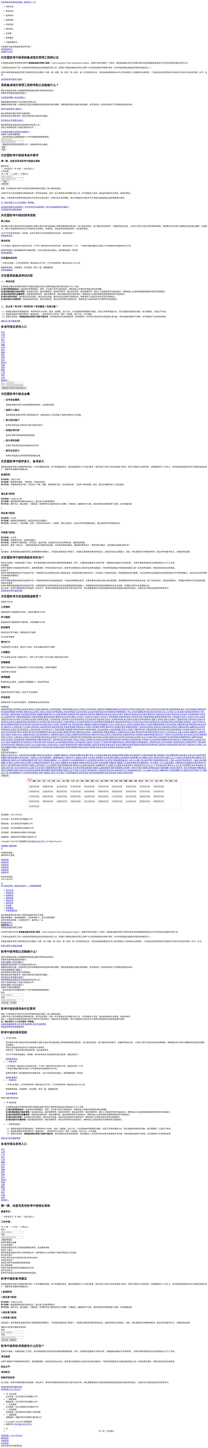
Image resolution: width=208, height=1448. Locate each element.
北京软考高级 (35, 737)
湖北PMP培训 (156, 712)
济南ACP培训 (79, 740)
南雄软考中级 (48, 786)
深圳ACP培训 (47, 745)
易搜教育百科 (185, 737)
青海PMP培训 (59, 747)
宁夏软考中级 (139, 729)
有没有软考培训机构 (31, 770)
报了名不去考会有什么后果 (22, 768)
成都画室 (88, 724)
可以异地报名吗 (71, 773)
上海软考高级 (97, 732)
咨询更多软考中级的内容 (11, 1387)
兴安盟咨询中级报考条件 (11, 209)
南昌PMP (113, 737)
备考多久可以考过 (105, 760)
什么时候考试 (91, 760)
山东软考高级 (115, 729)
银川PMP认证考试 (101, 737)
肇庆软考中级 (159, 796)
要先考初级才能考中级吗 (118, 755)
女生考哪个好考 (188, 765)
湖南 (3, 352)
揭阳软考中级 (159, 801)
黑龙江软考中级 (24, 732)
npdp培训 (198, 740)
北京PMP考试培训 (76, 719)
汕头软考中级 (89, 796)
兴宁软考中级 (76, 791)
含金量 (9, 905)
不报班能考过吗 (51, 768)
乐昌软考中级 (34, 786)
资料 (3, 770)
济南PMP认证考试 (163, 714)
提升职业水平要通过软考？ (12, 120)
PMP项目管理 (119, 727)
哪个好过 (39, 760)
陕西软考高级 (158, 724)
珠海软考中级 (76, 796)
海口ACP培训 (126, 724)
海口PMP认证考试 (131, 719)
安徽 (3, 365)
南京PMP (159, 735)
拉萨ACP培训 (187, 717)
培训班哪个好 (136, 758)
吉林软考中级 (129, 735)
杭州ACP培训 (79, 709)
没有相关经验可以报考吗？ (12, 207)
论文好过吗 (39, 768)
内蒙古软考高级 (84, 745)
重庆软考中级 (69, 732)
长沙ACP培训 (147, 737)
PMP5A (170, 717)
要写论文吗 (159, 758)
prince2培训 (36, 745)
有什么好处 (55, 763)
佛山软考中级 (103, 796)
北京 (3, 332)
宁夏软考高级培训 (23, 717)
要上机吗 (145, 760)
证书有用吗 (109, 758)
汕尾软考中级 (62, 801)
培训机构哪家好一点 (52, 760)
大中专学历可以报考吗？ (35, 207)
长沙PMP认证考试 (101, 740)
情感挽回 (104, 724)
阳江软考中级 (89, 801)
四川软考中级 (163, 709)
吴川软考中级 (145, 786)
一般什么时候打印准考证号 (180, 760)
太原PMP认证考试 (194, 745)
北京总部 (12, 1394)
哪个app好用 (14, 763)
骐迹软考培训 (115, 740)
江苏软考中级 (117, 735)
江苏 (3, 342)
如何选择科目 (127, 765)
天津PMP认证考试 (195, 719)
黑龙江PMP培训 (160, 737)
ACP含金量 (179, 712)
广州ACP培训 (131, 712)
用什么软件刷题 (101, 763)
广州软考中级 (34, 796)
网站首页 (5, 1438)
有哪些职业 (201, 768)
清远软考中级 (103, 801)
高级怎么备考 (81, 758)
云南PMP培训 (45, 727)
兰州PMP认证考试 (20, 709)
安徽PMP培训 (197, 737)
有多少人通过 (135, 760)
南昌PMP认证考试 (113, 745)
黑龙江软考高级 (176, 722)
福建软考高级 (11, 747)
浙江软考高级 (97, 722)
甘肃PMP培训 (23, 747)
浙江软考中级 (25, 724)
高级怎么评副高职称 (101, 768)
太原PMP (64, 719)
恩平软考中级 (103, 786)
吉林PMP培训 (124, 717)
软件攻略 (43, 724)
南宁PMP (197, 729)
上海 (3, 335)
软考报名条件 (154, 768)
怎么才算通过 (51, 765)
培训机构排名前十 (135, 770)
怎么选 (179, 765)
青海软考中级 (71, 745)
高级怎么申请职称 (122, 758)
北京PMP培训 (81, 712)
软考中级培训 (145, 719)
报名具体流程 (111, 773)
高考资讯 (187, 722)
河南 (3, 357)
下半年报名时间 (160, 765)
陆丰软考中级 (89, 791)
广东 (3, 337)
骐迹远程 (12, 1399)
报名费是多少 (93, 770)
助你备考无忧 (7, 236)
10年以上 (25, 174)
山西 (3, 1197)
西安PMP (145, 745)
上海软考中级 (154, 742)
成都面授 (12, 1415)
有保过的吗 (128, 773)
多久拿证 (155, 770)
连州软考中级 (131, 791)
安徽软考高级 (43, 714)
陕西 (3, 370)
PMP (69, 724)
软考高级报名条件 (177, 709)
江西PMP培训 (15, 714)
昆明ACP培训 (127, 729)
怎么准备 (147, 770)
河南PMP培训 (187, 740)
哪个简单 (89, 755)
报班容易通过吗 (28, 760)
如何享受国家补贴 (65, 765)
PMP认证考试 (83, 747)
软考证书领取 (142, 768)
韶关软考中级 (48, 796)
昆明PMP (111, 712)
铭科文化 (177, 740)
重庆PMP (151, 714)
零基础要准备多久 (121, 760)
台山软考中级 (62, 786)
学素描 (106, 732)
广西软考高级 (67, 709)
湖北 (3, 355)
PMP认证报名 (57, 732)
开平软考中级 (76, 786)
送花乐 (108, 719)
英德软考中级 (117, 791)
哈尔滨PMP (144, 722)
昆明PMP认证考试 (8, 729)
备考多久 (49, 755)
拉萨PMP (35, 724)
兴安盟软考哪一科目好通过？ (13, 97)
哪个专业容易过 (65, 768)
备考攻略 (192, 768)
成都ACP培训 (157, 719)
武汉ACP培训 (168, 712)
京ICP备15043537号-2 (37, 841)
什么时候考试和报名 (30, 773)
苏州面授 (12, 1409)
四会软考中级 (117, 786)
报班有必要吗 (13, 758)
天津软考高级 (69, 727)
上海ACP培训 (197, 722)
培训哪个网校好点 (61, 755)
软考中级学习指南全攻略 (11, 946)
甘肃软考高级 (31, 740)
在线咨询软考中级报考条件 (12, 1027)
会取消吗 (65, 760)
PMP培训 (91, 714)
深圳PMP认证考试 (123, 747)
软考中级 (154, 745)
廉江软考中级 (62, 791)
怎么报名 (91, 758)
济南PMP (83, 714)
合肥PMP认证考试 (83, 732)
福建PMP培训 (118, 742)
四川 (3, 350)
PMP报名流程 (178, 742)
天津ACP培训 (45, 712)
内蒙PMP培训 (183, 727)
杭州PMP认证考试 (179, 714)
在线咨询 (5, 860)
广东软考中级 (57, 740)
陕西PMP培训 (68, 742)
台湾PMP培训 (80, 742)
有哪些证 (112, 763)
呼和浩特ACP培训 (83, 727)
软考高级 (69, 729)
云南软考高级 (37, 717)
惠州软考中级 (34, 801)
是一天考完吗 (20, 755)
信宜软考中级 (48, 791)
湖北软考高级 (9, 712)
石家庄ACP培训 (93, 742)
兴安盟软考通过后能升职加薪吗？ (15, 132)
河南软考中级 (73, 714)
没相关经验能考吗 (8, 1024)
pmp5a (20, 735)
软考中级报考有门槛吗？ (11, 109)
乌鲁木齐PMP (6, 719)
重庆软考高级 (160, 717)
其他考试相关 (14, 1124)
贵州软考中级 (163, 729)
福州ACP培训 (34, 709)
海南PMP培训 (121, 722)
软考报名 (100, 758)
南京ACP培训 (59, 745)
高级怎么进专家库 (37, 765)
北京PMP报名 (91, 709)
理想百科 (55, 735)
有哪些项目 (164, 770)
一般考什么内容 (36, 758)
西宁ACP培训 (55, 714)
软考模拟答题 (142, 742)
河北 (3, 360)
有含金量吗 (73, 763)
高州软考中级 (159, 786)
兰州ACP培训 (199, 717)
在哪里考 (64, 763)
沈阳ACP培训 (11, 735)
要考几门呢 (6, 765)
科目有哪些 (32, 755)
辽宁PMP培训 (63, 737)
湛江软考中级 (131, 796)
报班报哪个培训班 (168, 768)
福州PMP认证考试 (139, 714)
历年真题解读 (7, 270)
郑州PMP (87, 735)
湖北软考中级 (57, 727)
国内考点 (9, 903)
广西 (3, 373)
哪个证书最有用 (35, 763)
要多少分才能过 (58, 773)
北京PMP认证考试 (28, 719)
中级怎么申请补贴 (184, 758)
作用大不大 (70, 758)
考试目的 (9, 893)
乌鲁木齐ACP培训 (11, 727)
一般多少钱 (197, 760)
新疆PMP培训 (153, 732)
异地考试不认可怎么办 (143, 765)
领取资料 (13, 846)
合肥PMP (101, 709)
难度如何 (88, 768)
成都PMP (96, 724)
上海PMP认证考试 (21, 737)
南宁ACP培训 (25, 727)
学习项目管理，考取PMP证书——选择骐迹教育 (21, 886)
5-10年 (14, 174)
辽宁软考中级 (106, 742)
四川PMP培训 (11, 732)
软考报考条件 (109, 722)
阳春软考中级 (103, 791)
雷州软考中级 (131, 786)
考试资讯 (177, 717)
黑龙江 (4, 362)
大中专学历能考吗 (24, 1024)
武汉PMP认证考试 (133, 737)
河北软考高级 (69, 712)
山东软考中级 (9, 717)
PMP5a (162, 732)
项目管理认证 (33, 722)
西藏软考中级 (101, 714)
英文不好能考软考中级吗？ (57, 207)
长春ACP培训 (183, 732)
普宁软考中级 (145, 791)
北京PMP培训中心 (42, 735)
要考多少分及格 (80, 765)
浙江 (3, 340)
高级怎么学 (16, 760)
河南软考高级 (148, 717)
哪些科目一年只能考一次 (151, 763)
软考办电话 (84, 773)
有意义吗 (191, 755)
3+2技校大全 (88, 717)
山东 (3, 347)
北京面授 (12, 1404)
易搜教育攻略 (111, 709)
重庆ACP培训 (77, 717)
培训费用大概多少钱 (14, 770)
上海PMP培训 (69, 722)
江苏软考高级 (55, 709)
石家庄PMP (140, 709)
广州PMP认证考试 (145, 727)
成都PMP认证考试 (197, 727)
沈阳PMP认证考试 (23, 745)
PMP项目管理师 (98, 727)
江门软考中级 (117, 796)
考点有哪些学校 (172, 755)
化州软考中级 (34, 791)
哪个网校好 (197, 758)
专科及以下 (9, 169)
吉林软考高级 (149, 735)
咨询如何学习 (7, 49)
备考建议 (9, 908)
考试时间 (73, 755)
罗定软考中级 (159, 791)
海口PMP (35, 732)
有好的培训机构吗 (96, 773)
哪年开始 (81, 755)
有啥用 (199, 755)
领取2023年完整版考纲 (10, 321)
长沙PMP (16, 719)
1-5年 (6, 174)
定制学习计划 (7, 52)
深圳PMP (157, 727)
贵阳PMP (127, 714)
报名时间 (91, 765)
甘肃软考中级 (75, 737)
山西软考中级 (77, 735)
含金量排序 (100, 765)
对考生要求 (24, 758)
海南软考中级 (17, 742)
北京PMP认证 (46, 729)
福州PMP (45, 709)
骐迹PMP (137, 745)
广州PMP (167, 735)
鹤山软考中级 (89, 786)
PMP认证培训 (7, 740)
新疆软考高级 (13, 724)
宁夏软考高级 (151, 729)
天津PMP (145, 740)
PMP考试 (19, 712)
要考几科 (41, 755)
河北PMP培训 (177, 735)
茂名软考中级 (145, 796)
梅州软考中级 (48, 801)
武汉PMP (121, 737)
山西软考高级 (130, 742)
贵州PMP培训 (9, 745)
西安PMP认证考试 (49, 737)
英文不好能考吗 (39, 1024)
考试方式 (24, 763)
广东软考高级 (59, 729)
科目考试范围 (78, 768)
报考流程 (9, 898)
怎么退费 (117, 765)
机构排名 (200, 765)
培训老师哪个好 (176, 770)
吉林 (3, 368)
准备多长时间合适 (86, 763)
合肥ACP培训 (169, 719)
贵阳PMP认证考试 (31, 712)
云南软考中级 (20, 722)
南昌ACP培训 (100, 717)
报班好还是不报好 (191, 770)
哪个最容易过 (159, 755)
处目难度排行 (135, 755)
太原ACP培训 (151, 709)
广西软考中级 (181, 719)
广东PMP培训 (54, 719)
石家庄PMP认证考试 (126, 732)
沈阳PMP (162, 745)
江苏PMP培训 (47, 747)
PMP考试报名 (57, 712)
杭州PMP (51, 742)
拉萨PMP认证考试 (31, 742)
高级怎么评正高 (7, 755)
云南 (3, 378)
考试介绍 (9, 890)
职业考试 (101, 719)
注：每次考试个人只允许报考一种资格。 (18, 203)
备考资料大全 (121, 770)
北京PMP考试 (90, 719)
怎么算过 (83, 770)
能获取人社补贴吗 (124, 763)
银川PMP (103, 712)
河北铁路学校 (19, 740)
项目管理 (109, 727)
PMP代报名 (68, 740)
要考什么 (171, 765)
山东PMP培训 (93, 712)
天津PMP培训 (77, 724)
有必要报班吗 (15, 773)
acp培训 (58, 742)
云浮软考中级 (34, 806)
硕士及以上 (29, 169)
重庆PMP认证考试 (63, 717)
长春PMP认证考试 (169, 727)
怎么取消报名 (168, 763)
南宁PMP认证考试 (191, 735)
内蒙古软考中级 (44, 740)
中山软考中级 (131, 801)
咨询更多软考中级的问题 (11, 591)
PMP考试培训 (42, 719)
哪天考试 (136, 763)
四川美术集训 (22, 729)
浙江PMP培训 (163, 722)
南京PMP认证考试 (115, 714)
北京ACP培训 (114, 724)
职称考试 (25, 765)
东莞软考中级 (117, 801)
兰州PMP (89, 740)
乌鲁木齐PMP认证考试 (100, 735)
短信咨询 (5, 1443)
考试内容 (9, 900)
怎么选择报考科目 (77, 760)
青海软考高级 (131, 727)
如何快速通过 (7, 253)
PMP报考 (63, 724)
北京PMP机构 (191, 709)
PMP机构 (139, 735)
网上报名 (12, 1038)
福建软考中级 (144, 712)
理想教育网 (120, 712)
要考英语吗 (16, 765)
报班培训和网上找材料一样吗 (123, 768)
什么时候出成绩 (100, 755)
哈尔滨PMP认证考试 (126, 709)
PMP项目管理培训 (192, 712)
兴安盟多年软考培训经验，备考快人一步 (18, 2)
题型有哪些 (46, 770)
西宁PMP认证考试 (55, 722)
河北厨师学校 (193, 714)
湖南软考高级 (7, 709)
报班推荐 (47, 758)
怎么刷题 (109, 765)
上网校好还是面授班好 (184, 763)
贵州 (3, 375)
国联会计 (113, 732)
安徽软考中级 (29, 735)
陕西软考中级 (45, 732)
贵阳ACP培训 (65, 735)
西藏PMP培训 (167, 740)
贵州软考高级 (71, 747)
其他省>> (5, 380)
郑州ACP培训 (53, 724)
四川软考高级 (173, 737)
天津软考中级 (117, 719)
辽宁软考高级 (112, 717)
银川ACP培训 (133, 722)
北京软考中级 (187, 729)
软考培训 (101, 745)
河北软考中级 (136, 717)
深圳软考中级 (62, 796)
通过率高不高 (200, 763)
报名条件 (183, 755)
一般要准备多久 (58, 758)
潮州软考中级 (145, 801)
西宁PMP (43, 742)
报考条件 (46, 763)
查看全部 (5, 750)
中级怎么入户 (170, 758)
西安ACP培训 (146, 724)
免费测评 (5, 846)
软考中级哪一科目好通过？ (12, 962)
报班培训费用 (57, 770)
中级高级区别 (11, 910)
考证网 (92, 747)
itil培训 (94, 745)
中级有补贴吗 (147, 755)
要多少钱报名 (45, 773)
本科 (19, 169)
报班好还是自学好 (107, 770)
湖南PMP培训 (127, 745)
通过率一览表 (182, 768)
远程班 (120, 773)
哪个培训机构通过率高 (159, 760)
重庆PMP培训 (49, 717)
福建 (3, 345)
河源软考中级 (76, 801)
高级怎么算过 (148, 758)
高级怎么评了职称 (70, 770)
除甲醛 (64, 714)
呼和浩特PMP (79, 729)
